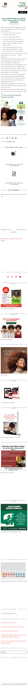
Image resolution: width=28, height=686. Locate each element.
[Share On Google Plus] (13, 138)
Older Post (21, 229)
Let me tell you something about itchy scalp (13, 627)
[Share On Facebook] (10, 138)
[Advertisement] (13, 256)
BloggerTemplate (22, 684)
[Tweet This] (7, 138)
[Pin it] (16, 138)
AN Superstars (10, 141)
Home (15, 232)
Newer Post (7, 229)
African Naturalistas (10, 684)
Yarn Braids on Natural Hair (8, 622)
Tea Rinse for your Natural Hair (9, 631)
